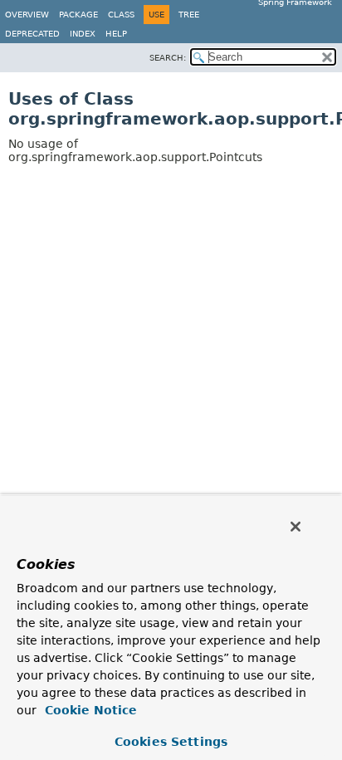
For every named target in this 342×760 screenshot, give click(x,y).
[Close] (295, 526)
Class (121, 14)
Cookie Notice (89, 710)
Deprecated (32, 33)
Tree (188, 14)
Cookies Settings (171, 741)
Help (116, 33)
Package (78, 14)
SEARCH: (167, 57)
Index (82, 33)
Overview (27, 14)
